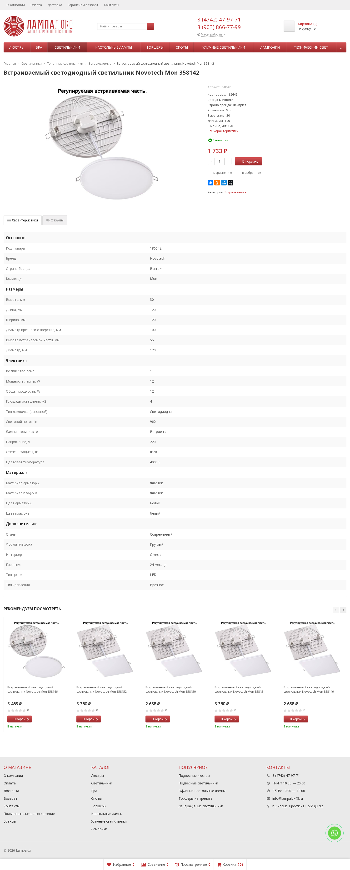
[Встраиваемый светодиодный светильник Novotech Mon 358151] (243, 649)
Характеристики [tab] (25, 220)
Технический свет (311, 47)
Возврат (10, 798)
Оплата (36, 5)
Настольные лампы (113, 47)
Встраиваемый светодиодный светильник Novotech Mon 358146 (32, 689)
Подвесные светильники (198, 783)
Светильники (67, 47)
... (341, 47)
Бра (39, 47)
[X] (230, 182)
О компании (15, 5)
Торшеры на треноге (195, 798)
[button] (336, 610)
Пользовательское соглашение (29, 813)
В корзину (250, 161)
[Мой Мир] (224, 182)
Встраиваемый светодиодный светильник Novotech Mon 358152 (101, 689)
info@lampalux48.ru (287, 798)
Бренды (10, 821)
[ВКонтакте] (210, 182)
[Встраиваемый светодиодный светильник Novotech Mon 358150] (174, 649)
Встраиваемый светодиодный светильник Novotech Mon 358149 (309, 689)
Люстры (16, 47)
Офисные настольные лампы (202, 790)
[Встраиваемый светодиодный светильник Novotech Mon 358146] (36, 649)
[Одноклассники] (217, 182)
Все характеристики (223, 131)
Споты (182, 47)
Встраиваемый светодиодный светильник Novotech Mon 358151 (240, 689)
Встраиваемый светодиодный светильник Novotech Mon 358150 (170, 689)
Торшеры (155, 47)
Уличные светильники (223, 47)
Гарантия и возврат (83, 5)
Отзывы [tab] (57, 220)
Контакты (111, 5)
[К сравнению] (56, 719)
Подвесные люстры (194, 775)
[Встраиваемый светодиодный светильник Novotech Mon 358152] (105, 649)
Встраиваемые (235, 192)
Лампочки (270, 47)
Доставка (55, 5)
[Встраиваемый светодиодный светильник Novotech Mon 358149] (312, 649)
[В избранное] (63, 719)
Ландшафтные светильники (201, 806)
